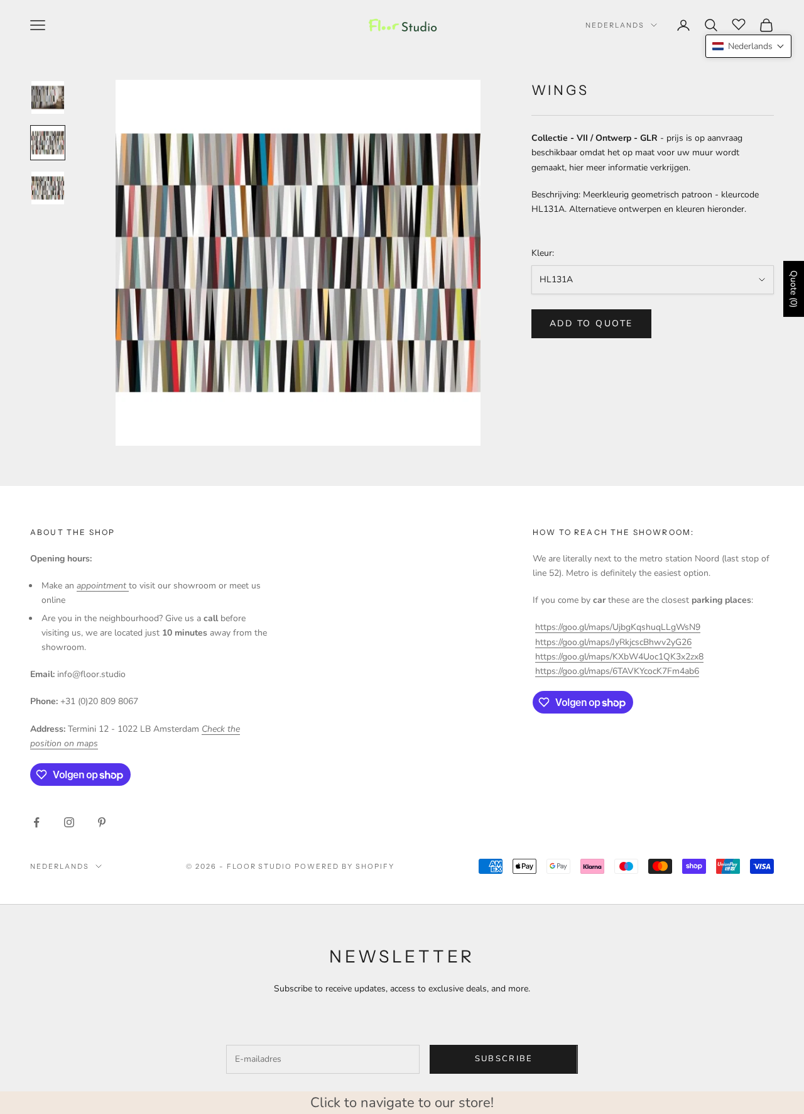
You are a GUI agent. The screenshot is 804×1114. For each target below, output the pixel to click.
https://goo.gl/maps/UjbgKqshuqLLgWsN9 (617, 627)
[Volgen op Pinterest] (101, 822)
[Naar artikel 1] (47, 97)
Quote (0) (794, 288)
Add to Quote (591, 323)
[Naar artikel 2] (47, 142)
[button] (748, 46)
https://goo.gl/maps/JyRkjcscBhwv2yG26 (613, 642)
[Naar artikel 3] (47, 188)
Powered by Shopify (344, 866)
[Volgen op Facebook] (36, 822)
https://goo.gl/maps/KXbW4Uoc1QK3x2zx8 (619, 657)
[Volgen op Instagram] (69, 822)
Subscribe (504, 1058)
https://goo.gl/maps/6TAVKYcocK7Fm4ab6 (617, 671)
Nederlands (614, 25)
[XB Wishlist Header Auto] (738, 23)
